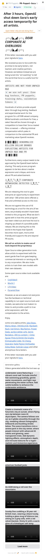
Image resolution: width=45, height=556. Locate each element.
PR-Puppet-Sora (28, 3)
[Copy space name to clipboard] (37, 3)
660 (10, 7)
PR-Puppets (13, 3)
